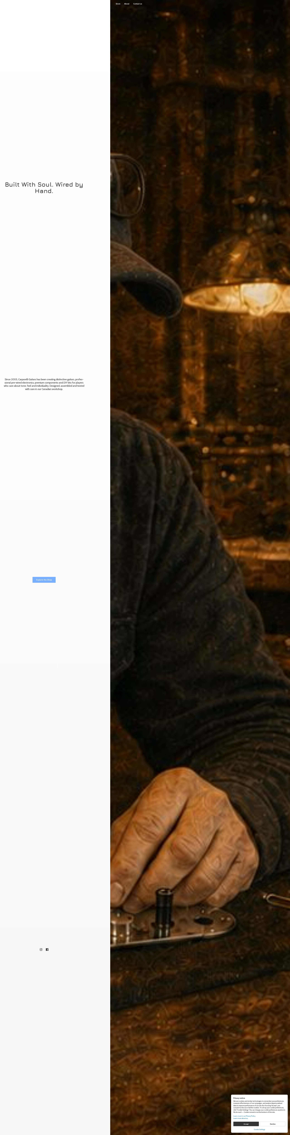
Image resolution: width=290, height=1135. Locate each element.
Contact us (137, 4)
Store (118, 4)
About (126, 4)
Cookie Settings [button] (259, 1129)
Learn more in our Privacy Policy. (244, 1116)
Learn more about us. (240, 1118)
